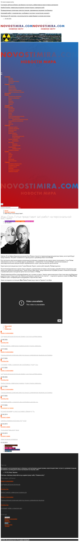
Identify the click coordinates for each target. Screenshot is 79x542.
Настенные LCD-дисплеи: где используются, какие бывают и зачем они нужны (25, 16)
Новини (7, 84)
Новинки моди (12, 130)
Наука (10, 113)
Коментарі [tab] (8, 329)
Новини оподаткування (14, 90)
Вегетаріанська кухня (18, 136)
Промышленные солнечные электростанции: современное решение (22, 500)
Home (6, 210)
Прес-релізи (11, 86)
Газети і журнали (13, 139)
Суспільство (9, 107)
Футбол (10, 154)
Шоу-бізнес (11, 108)
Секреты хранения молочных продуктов (13, 420)
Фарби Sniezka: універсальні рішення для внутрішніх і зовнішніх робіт (23, 7)
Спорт (7, 151)
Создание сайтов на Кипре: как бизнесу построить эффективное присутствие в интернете (29, 5)
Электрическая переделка (9, 439)
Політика (8, 93)
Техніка (7, 105)
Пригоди (10, 124)
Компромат (15, 140)
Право (10, 99)
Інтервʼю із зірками (13, 150)
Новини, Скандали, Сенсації (16, 92)
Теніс (9, 153)
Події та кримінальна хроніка (16, 116)
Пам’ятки (10, 168)
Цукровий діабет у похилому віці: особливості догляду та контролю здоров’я (25, 13)
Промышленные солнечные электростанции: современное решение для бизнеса (26, 10)
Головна (7, 76)
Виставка (11, 142)
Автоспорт (11, 159)
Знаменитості (12, 147)
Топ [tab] (6, 327)
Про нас (10, 78)
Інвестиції (11, 102)
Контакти (10, 83)
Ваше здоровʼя (12, 133)
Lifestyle (7, 125)
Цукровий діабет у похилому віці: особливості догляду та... (19, 364)
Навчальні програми (14, 117)
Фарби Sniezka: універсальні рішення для (14, 492)
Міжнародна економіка (14, 96)
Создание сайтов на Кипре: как (10, 484)
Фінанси (10, 101)
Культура (10, 111)
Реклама (10, 79)
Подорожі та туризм (13, 170)
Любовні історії (16, 148)
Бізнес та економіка (13, 98)
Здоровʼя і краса (13, 127)
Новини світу (12, 87)
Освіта (10, 114)
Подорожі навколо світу (15, 163)
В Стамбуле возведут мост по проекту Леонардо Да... (18, 411)
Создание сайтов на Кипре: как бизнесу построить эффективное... (21, 336)
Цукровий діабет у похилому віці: (11, 508)
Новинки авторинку (13, 128)
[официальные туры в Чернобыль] (31, 41)
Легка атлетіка (12, 160)
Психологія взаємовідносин (20, 119)
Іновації (10, 104)
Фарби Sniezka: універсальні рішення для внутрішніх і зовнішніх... (21, 346)
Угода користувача (13, 81)
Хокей (10, 156)
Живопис (14, 144)
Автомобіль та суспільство (15, 121)
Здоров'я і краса (10, 212)
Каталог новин (12, 89)
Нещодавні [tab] (8, 326)
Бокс (9, 157)
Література (11, 110)
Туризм (7, 162)
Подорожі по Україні (13, 165)
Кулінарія (11, 131)
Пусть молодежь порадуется (10, 430)
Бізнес (7, 95)
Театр (9, 122)
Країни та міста (12, 166)
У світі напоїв (16, 137)
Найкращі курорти (13, 171)
